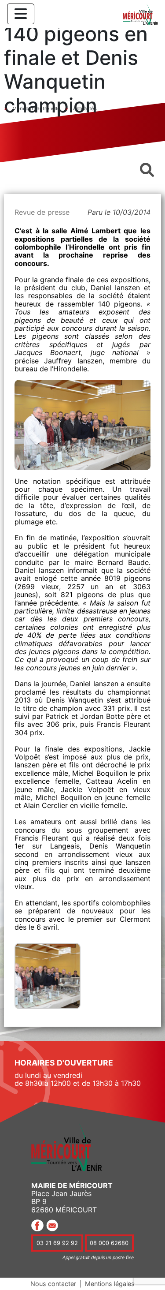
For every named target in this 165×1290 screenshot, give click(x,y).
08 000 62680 (109, 1243)
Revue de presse (42, 212)
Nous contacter (53, 1283)
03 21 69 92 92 (57, 1243)
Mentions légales (110, 1283)
